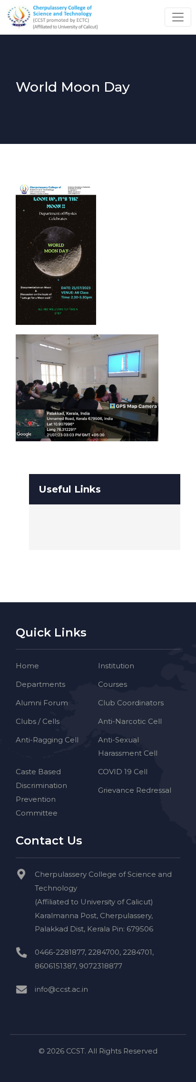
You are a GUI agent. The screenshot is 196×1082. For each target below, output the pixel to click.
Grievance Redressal (134, 790)
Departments (40, 684)
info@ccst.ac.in (61, 989)
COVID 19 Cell (122, 771)
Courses (112, 684)
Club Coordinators (131, 702)
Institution (116, 665)
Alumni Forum (42, 702)
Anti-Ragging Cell (47, 739)
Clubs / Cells (37, 721)
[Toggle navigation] (178, 17)
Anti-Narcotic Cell (130, 721)
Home (27, 665)
